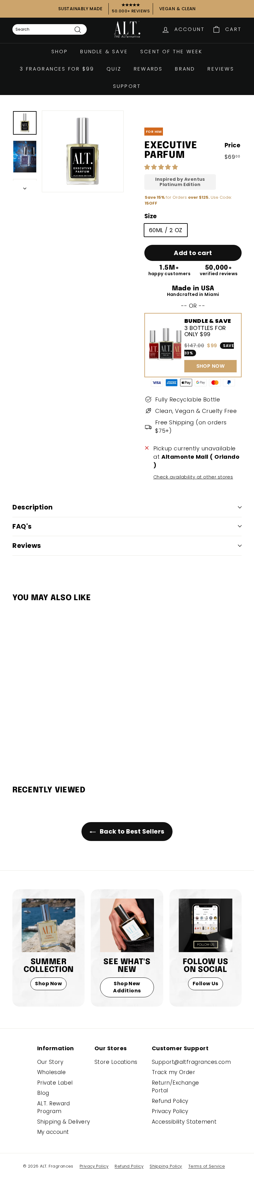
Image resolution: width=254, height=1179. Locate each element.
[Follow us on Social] (205, 925)
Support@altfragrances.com (191, 1062)
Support (127, 86)
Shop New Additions (127, 987)
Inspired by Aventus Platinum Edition (180, 182)
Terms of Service (206, 1166)
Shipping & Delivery (63, 1121)
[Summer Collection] (48, 925)
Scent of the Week (171, 51)
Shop (59, 51)
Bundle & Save (104, 51)
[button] (162, 167)
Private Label (55, 1082)
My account (53, 1132)
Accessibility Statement (184, 1121)
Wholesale (51, 1072)
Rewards (148, 68)
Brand (185, 68)
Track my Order (173, 1072)
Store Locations (116, 1062)
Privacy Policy (170, 1111)
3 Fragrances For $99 (57, 68)
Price (232, 145)
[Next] (24, 186)
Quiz (114, 68)
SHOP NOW (210, 366)
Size (150, 216)
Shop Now (48, 983)
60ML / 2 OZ (165, 230)
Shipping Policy (166, 1166)
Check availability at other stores (193, 477)
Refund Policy (170, 1101)
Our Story (50, 1062)
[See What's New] (127, 925)
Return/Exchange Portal (175, 1086)
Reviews (221, 68)
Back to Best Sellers (131, 831)
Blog (43, 1093)
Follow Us (205, 983)
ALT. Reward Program (53, 1107)
